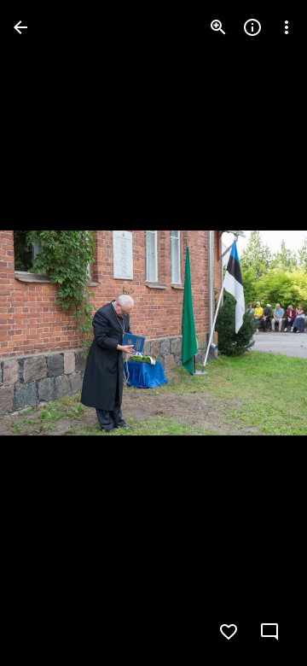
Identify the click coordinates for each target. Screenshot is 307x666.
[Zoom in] (218, 27)
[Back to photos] (20, 27)
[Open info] (252, 27)
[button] (48, 333)
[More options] (286, 27)
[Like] (228, 632)
